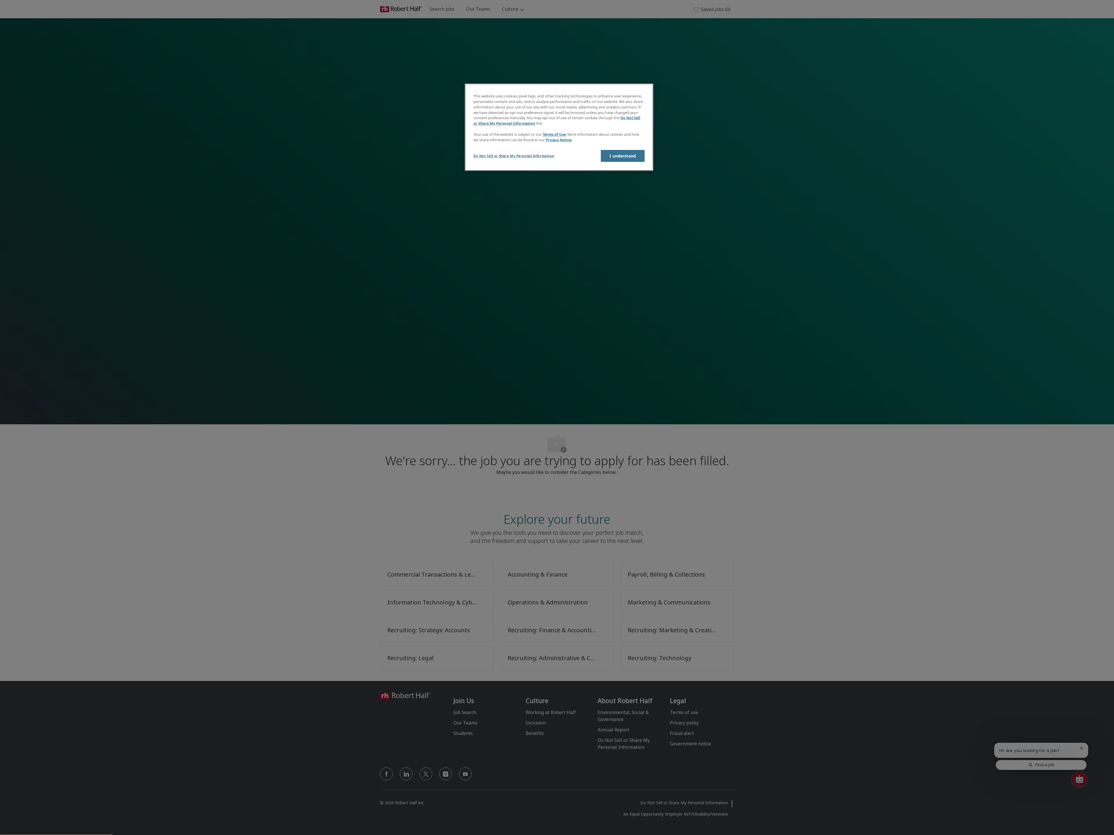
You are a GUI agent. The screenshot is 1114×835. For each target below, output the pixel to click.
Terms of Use (554, 134)
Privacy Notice (559, 139)
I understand (623, 156)
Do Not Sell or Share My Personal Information (513, 156)
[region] (559, 127)
